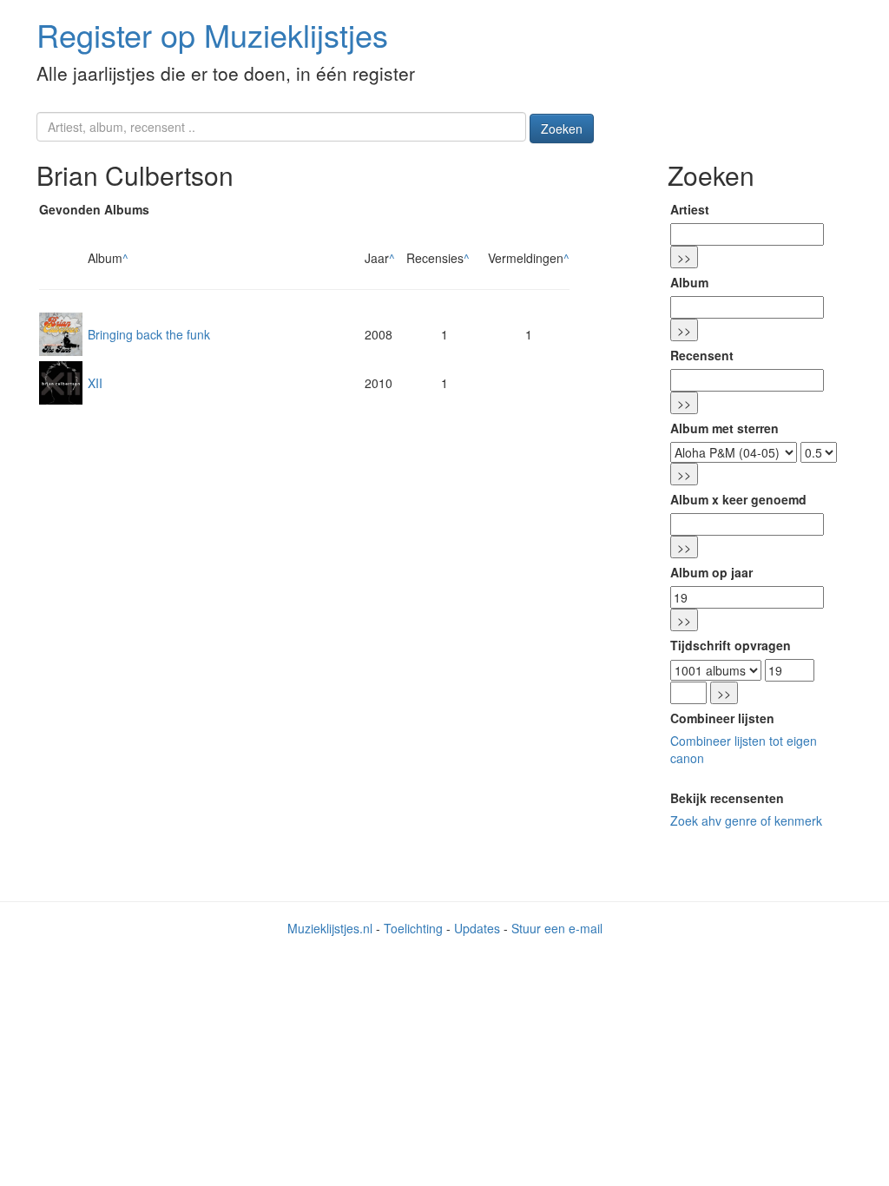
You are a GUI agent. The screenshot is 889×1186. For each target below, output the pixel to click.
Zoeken (562, 128)
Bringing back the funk (149, 334)
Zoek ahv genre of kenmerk (746, 820)
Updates (477, 928)
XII (95, 383)
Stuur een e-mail (557, 928)
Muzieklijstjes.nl (329, 928)
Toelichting (413, 928)
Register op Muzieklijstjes (212, 34)
